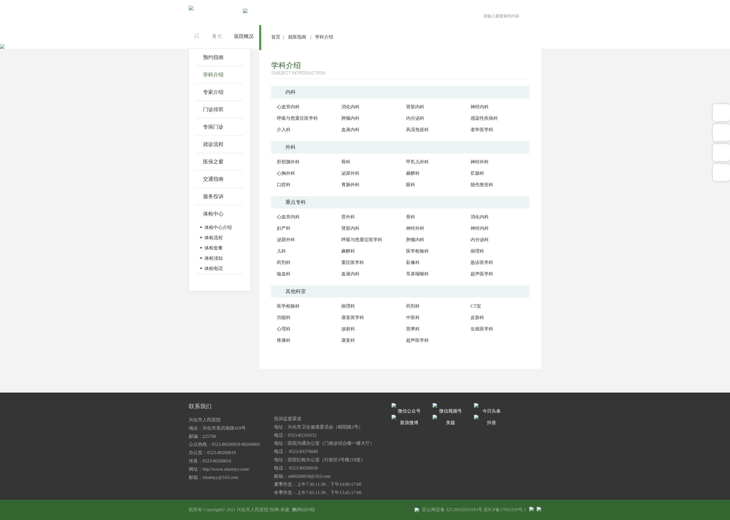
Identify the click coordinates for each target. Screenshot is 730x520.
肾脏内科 (415, 106)
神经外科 (480, 161)
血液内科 (350, 129)
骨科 (345, 161)
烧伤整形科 (482, 184)
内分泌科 (415, 118)
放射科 (348, 328)
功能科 (284, 317)
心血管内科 (288, 106)
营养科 (413, 328)
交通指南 (213, 179)
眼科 (410, 184)
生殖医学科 (482, 328)
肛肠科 (477, 173)
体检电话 (213, 268)
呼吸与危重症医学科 (297, 118)
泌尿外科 (350, 173)
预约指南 (213, 57)
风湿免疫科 (417, 129)
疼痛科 (284, 340)
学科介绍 (213, 75)
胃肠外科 (350, 184)
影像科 (413, 262)
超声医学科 (482, 273)
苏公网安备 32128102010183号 (452, 509)
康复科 (348, 340)
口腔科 (284, 184)
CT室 (476, 306)
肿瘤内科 (350, 118)
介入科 (284, 129)
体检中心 (213, 214)
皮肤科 (477, 317)
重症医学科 (352, 262)
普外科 (348, 216)
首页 (275, 36)
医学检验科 (417, 251)
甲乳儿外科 (417, 161)
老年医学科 (482, 129)
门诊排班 (213, 109)
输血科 (284, 273)
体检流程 (213, 237)
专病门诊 (213, 127)
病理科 (477, 251)
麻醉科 (413, 173)
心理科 (284, 328)
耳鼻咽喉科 (417, 273)
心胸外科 (286, 173)
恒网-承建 (279, 509)
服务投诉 (213, 196)
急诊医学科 (482, 262)
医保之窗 (213, 161)
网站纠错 (306, 509)
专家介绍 (213, 92)
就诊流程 (213, 144)
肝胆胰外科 (288, 161)
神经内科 (480, 106)
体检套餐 (213, 247)
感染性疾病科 (484, 118)
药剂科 (284, 262)
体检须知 (213, 258)
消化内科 (350, 106)
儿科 (281, 251)
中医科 (413, 317)
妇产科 (284, 228)
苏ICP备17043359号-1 (505, 509)
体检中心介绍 (218, 227)
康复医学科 (352, 317)
